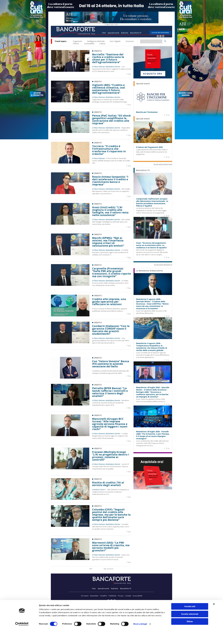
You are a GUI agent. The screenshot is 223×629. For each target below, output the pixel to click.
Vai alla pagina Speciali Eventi (163, 164)
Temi (104, 33)
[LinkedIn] (163, 36)
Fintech (76, 43)
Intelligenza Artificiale (96, 41)
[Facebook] (158, 36)
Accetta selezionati (189, 614)
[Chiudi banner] (214, 604)
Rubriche (124, 33)
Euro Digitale (115, 41)
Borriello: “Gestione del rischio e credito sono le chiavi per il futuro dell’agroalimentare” (108, 58)
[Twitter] (160, 36)
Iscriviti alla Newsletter (160, 32)
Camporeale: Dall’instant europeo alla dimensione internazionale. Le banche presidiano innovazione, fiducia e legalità (152, 202)
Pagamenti (77, 41)
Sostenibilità (89, 43)
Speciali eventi (113, 33)
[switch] (77, 624)
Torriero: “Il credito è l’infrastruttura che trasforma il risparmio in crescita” (109, 150)
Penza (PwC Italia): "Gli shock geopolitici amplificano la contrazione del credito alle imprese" (111, 119)
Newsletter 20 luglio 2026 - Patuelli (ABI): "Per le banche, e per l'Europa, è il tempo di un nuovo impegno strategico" (152, 435)
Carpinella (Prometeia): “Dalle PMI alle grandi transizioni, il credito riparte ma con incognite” (111, 272)
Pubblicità (112, 596)
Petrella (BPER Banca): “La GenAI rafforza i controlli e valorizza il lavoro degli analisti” (110, 392)
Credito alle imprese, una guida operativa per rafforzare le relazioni (109, 302)
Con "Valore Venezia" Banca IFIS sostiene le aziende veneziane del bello (110, 364)
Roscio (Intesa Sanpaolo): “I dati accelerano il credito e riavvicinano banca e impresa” (110, 180)
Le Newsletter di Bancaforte (149, 271)
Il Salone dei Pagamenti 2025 (149, 147)
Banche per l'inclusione (147, 112)
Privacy (121, 596)
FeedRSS (103, 596)
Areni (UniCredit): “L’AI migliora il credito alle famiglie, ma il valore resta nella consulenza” (110, 211)
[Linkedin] (130, 74)
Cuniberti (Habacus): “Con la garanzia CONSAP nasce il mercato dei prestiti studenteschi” (111, 330)
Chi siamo (85, 596)
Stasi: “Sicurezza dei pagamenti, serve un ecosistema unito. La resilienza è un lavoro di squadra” (151, 245)
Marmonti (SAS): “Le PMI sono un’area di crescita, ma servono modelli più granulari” (111, 546)
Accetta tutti (189, 606)
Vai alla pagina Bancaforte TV (163, 265)
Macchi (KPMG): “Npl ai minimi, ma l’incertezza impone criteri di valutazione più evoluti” (108, 242)
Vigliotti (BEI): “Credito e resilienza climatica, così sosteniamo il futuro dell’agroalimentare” (108, 89)
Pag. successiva (108, 569)
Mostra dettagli (140, 624)
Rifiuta (190, 621)
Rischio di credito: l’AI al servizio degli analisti (108, 483)
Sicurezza (130, 41)
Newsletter (94, 596)
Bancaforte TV (135, 33)
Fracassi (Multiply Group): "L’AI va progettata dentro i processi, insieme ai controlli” (110, 456)
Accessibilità (137, 596)
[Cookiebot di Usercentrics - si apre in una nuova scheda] (22, 624)
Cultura (102, 43)
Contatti (128, 596)
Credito (98, 51)
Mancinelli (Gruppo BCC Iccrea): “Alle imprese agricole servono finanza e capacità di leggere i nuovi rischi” (109, 424)
